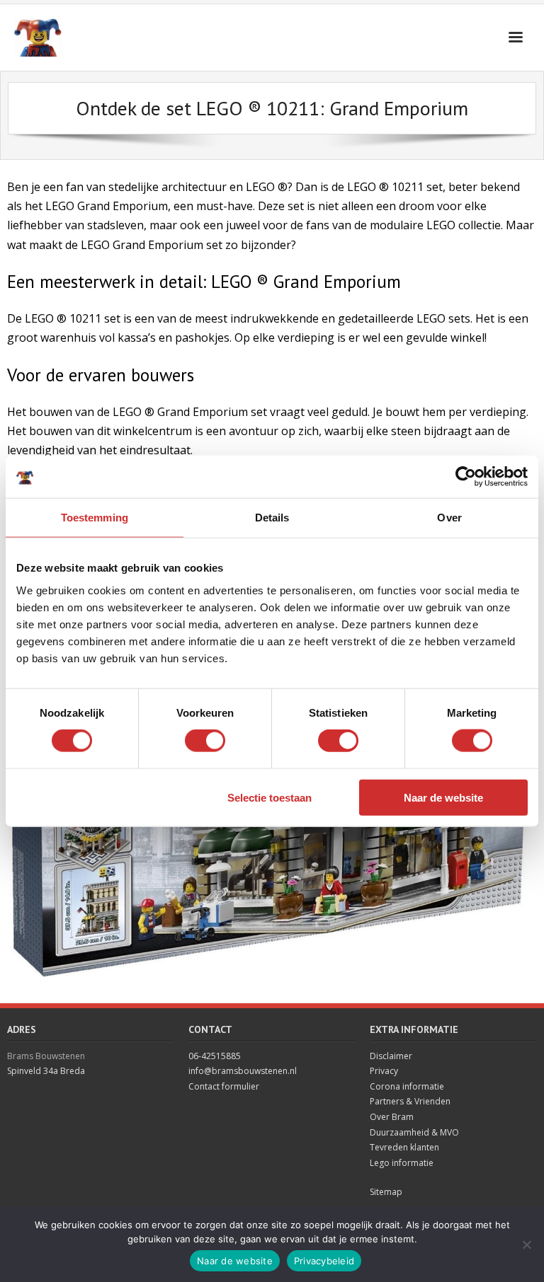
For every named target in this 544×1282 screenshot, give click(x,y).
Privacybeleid (324, 1260)
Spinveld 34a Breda (46, 1071)
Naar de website (443, 797)
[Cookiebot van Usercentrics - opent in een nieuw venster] (466, 476)
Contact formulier (223, 1086)
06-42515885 (214, 1056)
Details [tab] (272, 518)
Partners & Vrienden (410, 1101)
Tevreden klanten (404, 1147)
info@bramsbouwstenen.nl (242, 1071)
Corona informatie (407, 1086)
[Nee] (526, 1244)
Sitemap (386, 1192)
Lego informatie (402, 1163)
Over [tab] (449, 518)
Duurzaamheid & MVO (414, 1132)
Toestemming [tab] (94, 518)
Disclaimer (391, 1056)
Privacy (384, 1071)
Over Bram (392, 1117)
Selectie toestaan (269, 797)
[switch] (205, 740)
